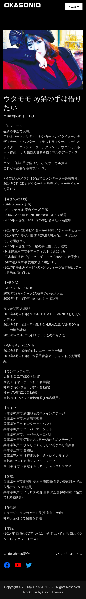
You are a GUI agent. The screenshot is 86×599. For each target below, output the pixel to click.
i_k (33, 116)
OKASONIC (41, 587)
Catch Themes (52, 592)
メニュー (73, 6)
